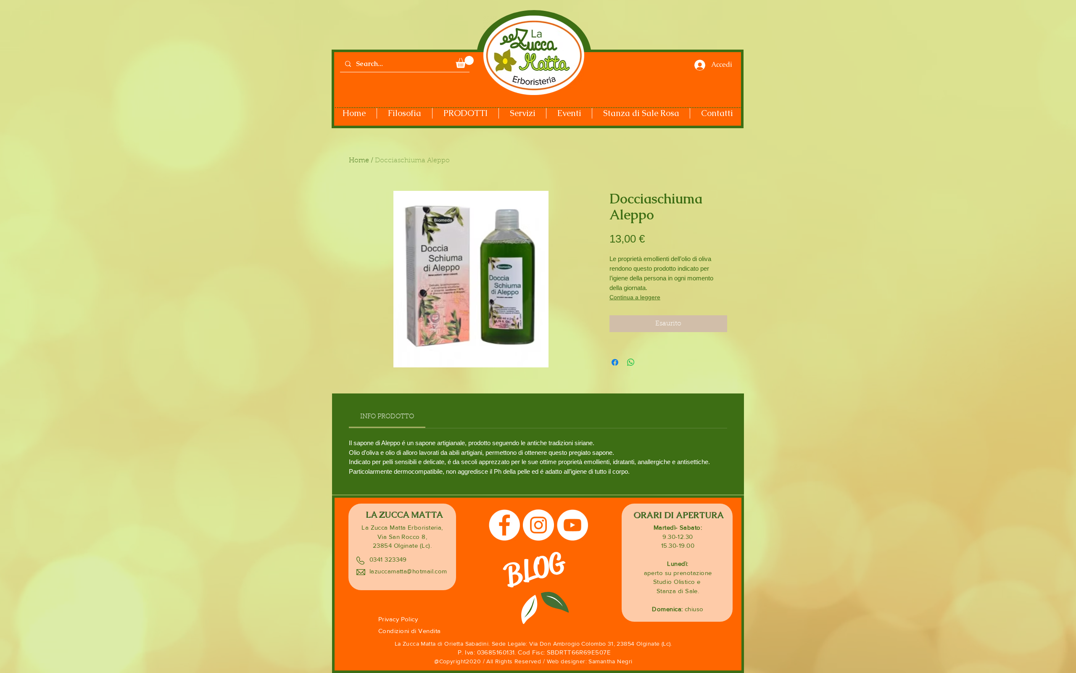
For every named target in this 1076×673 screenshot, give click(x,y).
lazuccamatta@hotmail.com (408, 571)
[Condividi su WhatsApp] (631, 362)
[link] (387, 417)
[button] (465, 62)
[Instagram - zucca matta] (538, 525)
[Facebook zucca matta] (504, 525)
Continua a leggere (634, 297)
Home (359, 160)
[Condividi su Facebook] (615, 362)
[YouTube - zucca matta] (572, 525)
